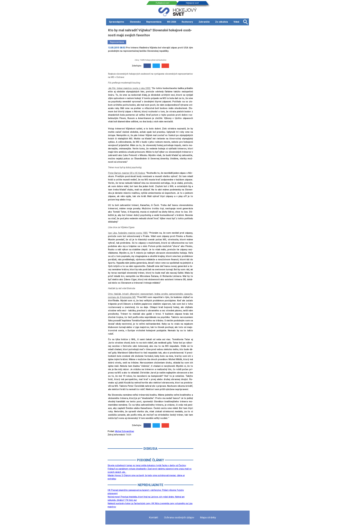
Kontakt (153, 517)
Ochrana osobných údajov (179, 517)
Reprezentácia (117, 42)
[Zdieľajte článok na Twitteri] (156, 66)
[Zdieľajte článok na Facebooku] (147, 66)
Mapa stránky (208, 517)
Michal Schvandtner (124, 431)
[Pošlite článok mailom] (165, 66)
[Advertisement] (223, 69)
